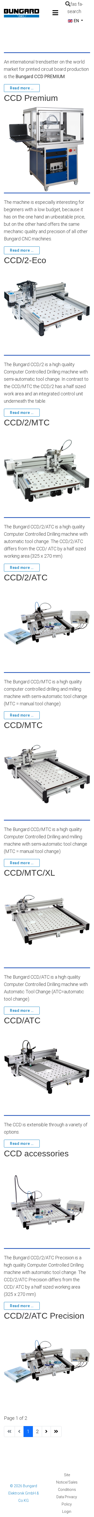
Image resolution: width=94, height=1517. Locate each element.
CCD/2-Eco (25, 260)
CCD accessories (36, 1153)
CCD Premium (31, 98)
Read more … (22, 88)
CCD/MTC (23, 725)
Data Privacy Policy (66, 1500)
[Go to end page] (56, 1431)
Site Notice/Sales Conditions (67, 1482)
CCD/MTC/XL (29, 873)
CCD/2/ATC (26, 577)
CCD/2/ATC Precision (44, 1315)
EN (76, 20)
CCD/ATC (22, 1020)
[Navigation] (55, 13)
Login (66, 1511)
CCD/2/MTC (27, 422)
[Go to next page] (46, 1431)
